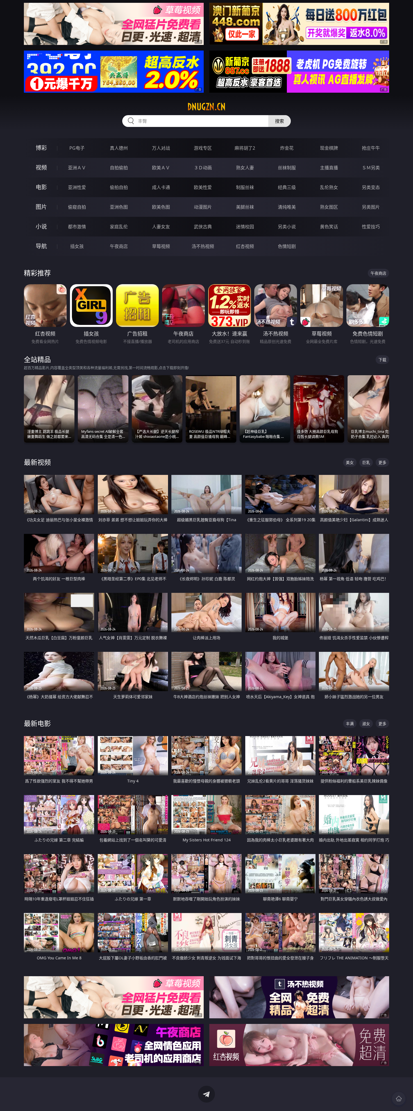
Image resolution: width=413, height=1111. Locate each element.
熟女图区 (329, 207)
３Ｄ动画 (203, 168)
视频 (41, 167)
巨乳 (366, 462)
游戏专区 (203, 148)
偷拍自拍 (119, 187)
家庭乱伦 (119, 227)
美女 (350, 462)
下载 (382, 359)
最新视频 (37, 462)
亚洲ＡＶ (77, 168)
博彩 (41, 148)
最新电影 (37, 723)
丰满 (350, 723)
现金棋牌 (329, 148)
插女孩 (77, 246)
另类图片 (371, 207)
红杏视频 (245, 246)
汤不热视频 (203, 246)
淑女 (366, 723)
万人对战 (161, 148)
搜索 (279, 121)
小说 (41, 226)
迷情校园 (245, 227)
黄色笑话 (329, 227)
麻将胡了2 (245, 148)
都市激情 (77, 227)
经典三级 (287, 187)
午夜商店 (119, 246)
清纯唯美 (287, 207)
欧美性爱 (203, 187)
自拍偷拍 (119, 168)
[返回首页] (398, 1098)
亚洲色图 (119, 207)
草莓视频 (161, 246)
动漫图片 (203, 207)
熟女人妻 (245, 168)
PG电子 (77, 148)
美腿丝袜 (245, 207)
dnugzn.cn (206, 106)
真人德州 (119, 148)
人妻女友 (161, 227)
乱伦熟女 (329, 187)
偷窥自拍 (77, 207)
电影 (41, 187)
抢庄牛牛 (371, 148)
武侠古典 (203, 227)
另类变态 (371, 187)
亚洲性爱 (77, 187)
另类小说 (287, 227)
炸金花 (287, 148)
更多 (382, 462)
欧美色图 (161, 207)
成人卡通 (161, 187)
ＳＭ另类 (371, 168)
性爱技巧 (371, 227)
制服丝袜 (245, 187)
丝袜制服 (287, 168)
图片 (41, 207)
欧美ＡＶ (161, 168)
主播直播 (329, 168)
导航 (41, 246)
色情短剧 (287, 246)
